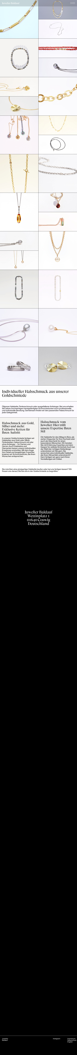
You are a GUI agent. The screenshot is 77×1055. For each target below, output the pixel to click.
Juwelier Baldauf (10, 3)
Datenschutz (71, 1040)
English (70, 1042)
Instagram (56, 1038)
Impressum (71, 1038)
